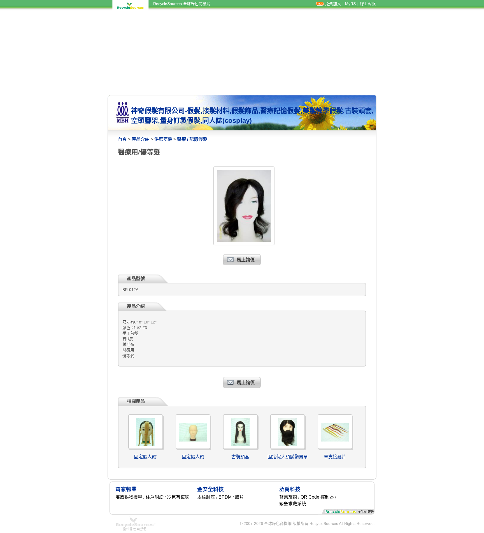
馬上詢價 (246, 259)
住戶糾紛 (155, 497)
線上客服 (368, 3)
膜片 (239, 497)
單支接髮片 (335, 456)
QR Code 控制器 (317, 497)
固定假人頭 (193, 456)
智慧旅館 (288, 497)
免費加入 (333, 3)
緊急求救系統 (292, 503)
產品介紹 (141, 139)
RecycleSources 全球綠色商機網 (181, 3)
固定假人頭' (145, 456)
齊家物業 (126, 489)
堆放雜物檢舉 (128, 497)
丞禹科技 (290, 489)
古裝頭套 (240, 456)
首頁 (122, 139)
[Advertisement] (242, 52)
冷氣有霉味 (178, 497)
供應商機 (163, 139)
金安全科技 (210, 489)
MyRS (350, 3)
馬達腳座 (206, 497)
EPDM (225, 497)
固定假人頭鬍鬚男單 (287, 456)
